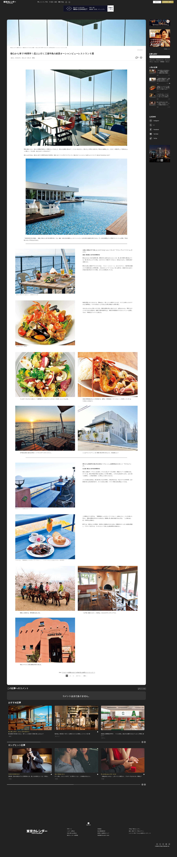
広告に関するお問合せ (72, 833)
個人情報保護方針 (101, 830)
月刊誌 (62, 2)
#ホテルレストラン (160, 59)
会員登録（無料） (167, 2)
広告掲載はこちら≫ (167, 48)
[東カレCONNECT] (88, 8)
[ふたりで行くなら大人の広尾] (159, 38)
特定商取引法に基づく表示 (103, 835)
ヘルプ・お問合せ (71, 830)
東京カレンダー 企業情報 (72, 835)
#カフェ (167, 61)
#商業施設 (162, 61)
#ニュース (157, 61)
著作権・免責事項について (103, 833)
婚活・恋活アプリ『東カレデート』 (136, 830)
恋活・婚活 (53, 2)
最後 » (85, 675)
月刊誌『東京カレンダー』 (134, 828)
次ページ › (78, 675)
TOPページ (69, 828)
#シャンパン (167, 59)
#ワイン (151, 61)
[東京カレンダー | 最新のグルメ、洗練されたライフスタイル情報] (20, 2)
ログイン (157, 2)
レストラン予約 (43, 2)
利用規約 (99, 828)
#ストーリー (152, 59)
